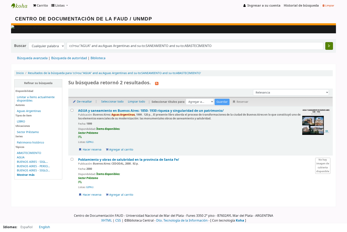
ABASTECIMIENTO (29, 153)
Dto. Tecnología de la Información (182, 220)
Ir (329, 46)
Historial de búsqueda (301, 5)
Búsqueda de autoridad (69, 58)
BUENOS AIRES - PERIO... (33, 166)
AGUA (20, 157)
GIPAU (89, 142)
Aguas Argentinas (29, 111)
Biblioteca (98, 58)
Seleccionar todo (112, 102)
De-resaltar (84, 102)
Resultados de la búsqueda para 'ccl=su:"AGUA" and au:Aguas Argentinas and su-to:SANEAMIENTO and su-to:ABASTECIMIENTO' (114, 73)
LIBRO (21, 121)
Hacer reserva (91, 150)
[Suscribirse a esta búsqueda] (156, 83)
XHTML (106, 220)
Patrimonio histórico (30, 142)
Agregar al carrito (120, 150)
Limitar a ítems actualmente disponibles (36, 99)
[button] (40, 6)
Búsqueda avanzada (32, 58)
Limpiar (329, 5)
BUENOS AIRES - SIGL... (32, 162)
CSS (118, 220)
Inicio (20, 73)
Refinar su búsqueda (38, 83)
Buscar (20, 46)
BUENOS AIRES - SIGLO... (33, 170)
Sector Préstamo (28, 132)
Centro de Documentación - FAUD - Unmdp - (21, 6)
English (44, 227)
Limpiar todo (136, 102)
